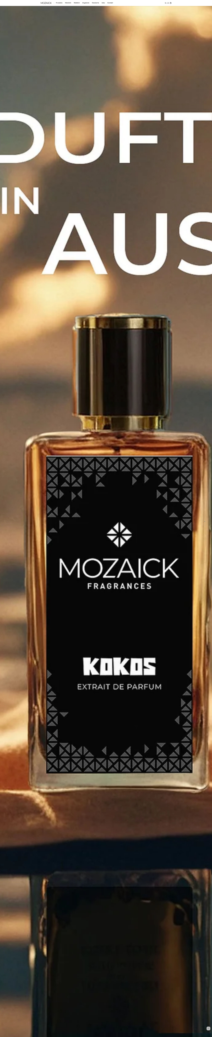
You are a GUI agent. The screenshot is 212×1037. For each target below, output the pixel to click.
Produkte (59, 3)
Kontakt (110, 3)
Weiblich (77, 3)
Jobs (103, 3)
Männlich (68, 3)
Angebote (85, 3)
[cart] (170, 3)
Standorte (95, 3)
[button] (204, 521)
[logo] (46, 2)
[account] (168, 3)
